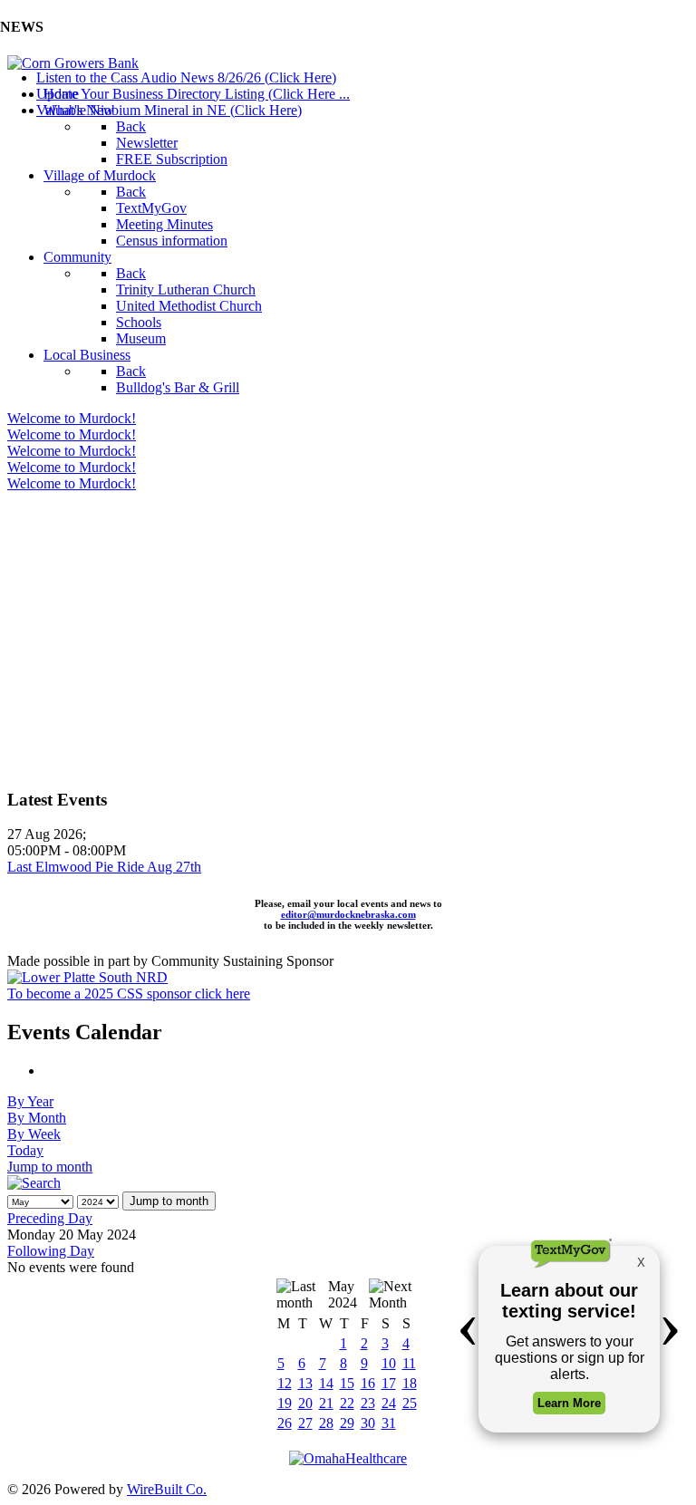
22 (347, 1403)
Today (25, 1150)
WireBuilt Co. (167, 1489)
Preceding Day (49, 1218)
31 (389, 1423)
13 (305, 1383)
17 (389, 1383)
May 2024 (342, 1294)
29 (347, 1423)
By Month (36, 1117)
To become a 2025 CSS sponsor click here (128, 993)
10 (389, 1363)
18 (409, 1383)
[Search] (34, 1183)
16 (368, 1383)
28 (326, 1423)
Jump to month (49, 1166)
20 (305, 1403)
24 (389, 1403)
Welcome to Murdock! (71, 418)
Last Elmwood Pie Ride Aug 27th (104, 866)
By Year (30, 1101)
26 (284, 1423)
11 (409, 1363)
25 (409, 1403)
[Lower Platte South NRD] (87, 977)
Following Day (50, 1251)
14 (326, 1383)
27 (305, 1423)
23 (368, 1403)
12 (284, 1383)
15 (347, 1383)
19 (284, 1403)
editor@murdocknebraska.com (348, 914)
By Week (34, 1134)
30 (368, 1423)
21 (326, 1403)
